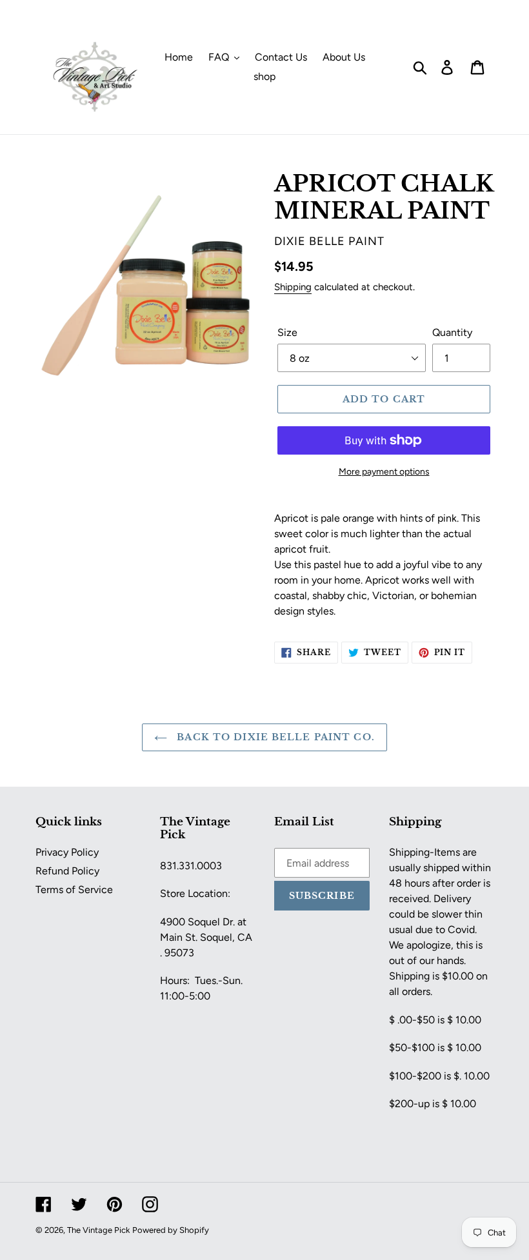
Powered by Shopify (170, 1230)
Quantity (452, 332)
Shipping (293, 287)
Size (287, 332)
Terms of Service (74, 889)
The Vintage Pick (98, 1230)
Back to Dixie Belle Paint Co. (274, 737)
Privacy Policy (67, 852)
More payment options (384, 471)
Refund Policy (67, 871)
